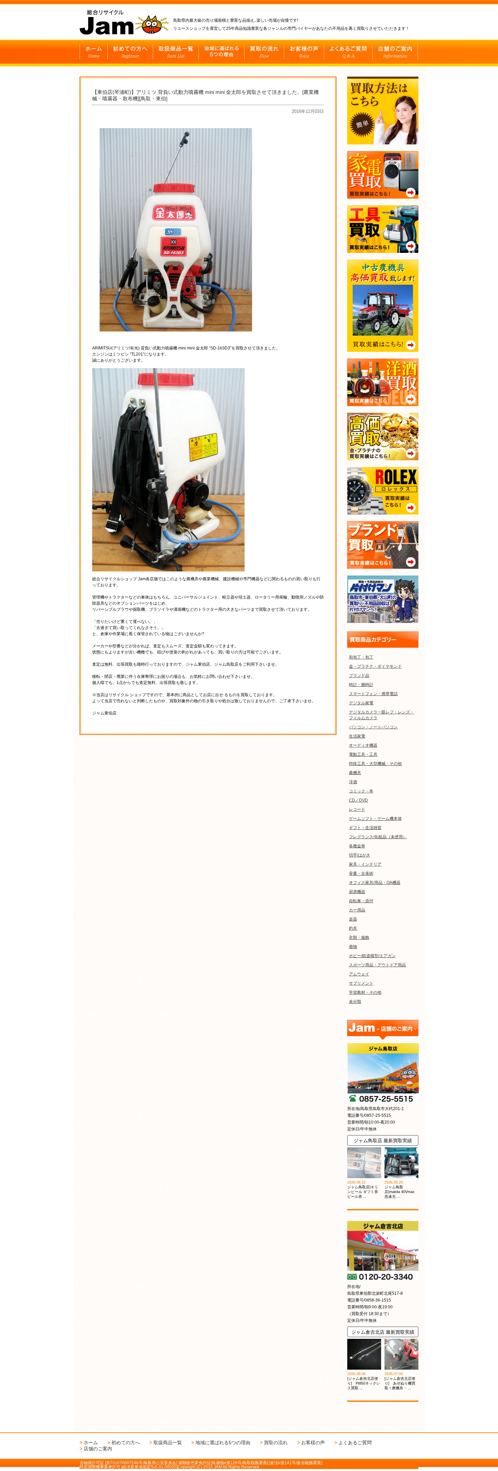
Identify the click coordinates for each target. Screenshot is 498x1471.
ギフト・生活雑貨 (365, 827)
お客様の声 (313, 1442)
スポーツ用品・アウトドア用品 (377, 965)
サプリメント (361, 983)
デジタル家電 (361, 703)
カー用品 (357, 910)
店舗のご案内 (98, 1448)
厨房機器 (357, 891)
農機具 (355, 772)
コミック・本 (361, 791)
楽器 (353, 919)
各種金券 (357, 846)
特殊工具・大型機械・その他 (375, 763)
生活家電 (357, 736)
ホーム (91, 1442)
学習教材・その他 (365, 992)
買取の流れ (276, 1442)
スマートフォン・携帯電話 (373, 693)
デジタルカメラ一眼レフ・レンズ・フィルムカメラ (381, 715)
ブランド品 (359, 675)
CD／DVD (358, 800)
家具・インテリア (365, 864)
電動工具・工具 (363, 754)
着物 (353, 946)
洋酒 (353, 782)
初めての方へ (125, 1442)
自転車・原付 (361, 901)
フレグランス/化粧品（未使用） (378, 836)
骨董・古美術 (361, 873)
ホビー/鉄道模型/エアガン (372, 955)
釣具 (353, 928)
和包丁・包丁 (361, 657)
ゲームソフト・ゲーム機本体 (375, 818)
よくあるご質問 (355, 1442)
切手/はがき (359, 855)
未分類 (355, 1001)
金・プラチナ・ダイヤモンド (375, 666)
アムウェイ (359, 974)
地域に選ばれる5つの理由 (222, 1442)
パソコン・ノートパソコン (373, 727)
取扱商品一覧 (167, 1442)
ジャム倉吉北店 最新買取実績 (382, 1332)
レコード (357, 809)
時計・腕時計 (361, 684)
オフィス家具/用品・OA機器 (374, 882)
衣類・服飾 (359, 937)
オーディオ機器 (363, 745)
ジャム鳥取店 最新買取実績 (383, 1140)
